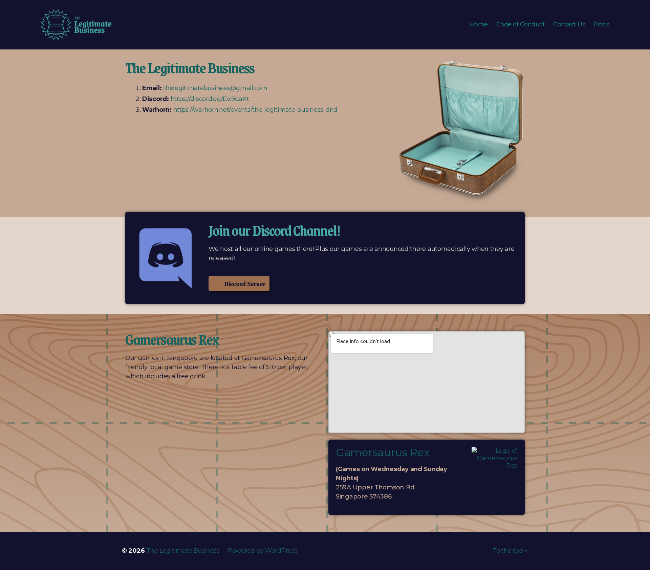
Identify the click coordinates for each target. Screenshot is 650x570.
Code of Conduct (520, 24)
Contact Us (569, 24)
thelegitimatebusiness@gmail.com (215, 88)
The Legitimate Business (183, 550)
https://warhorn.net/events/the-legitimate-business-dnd (255, 109)
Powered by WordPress (263, 550)
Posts (601, 24)
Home (479, 24)
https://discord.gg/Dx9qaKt (210, 99)
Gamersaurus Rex (383, 452)
